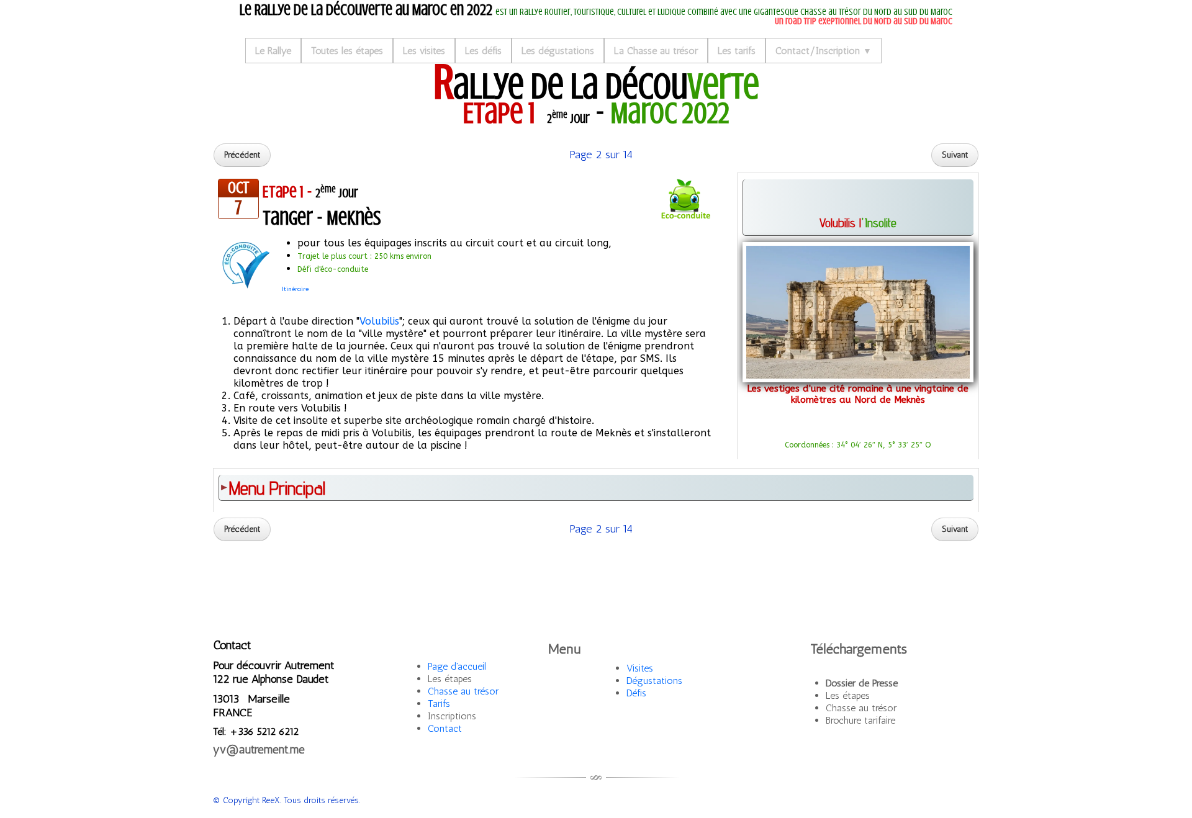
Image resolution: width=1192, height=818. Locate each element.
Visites (639, 668)
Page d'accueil (457, 666)
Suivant (955, 155)
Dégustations (654, 680)
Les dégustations (558, 50)
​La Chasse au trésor (656, 50)
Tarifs (439, 703)
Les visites (424, 50)
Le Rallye (273, 50)
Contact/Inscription (823, 50)
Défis (636, 693)
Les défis (483, 50)
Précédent (242, 155)
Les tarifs (737, 50)
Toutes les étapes (347, 50)
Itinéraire (295, 289)
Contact (445, 728)
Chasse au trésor (463, 691)
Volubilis (379, 321)
